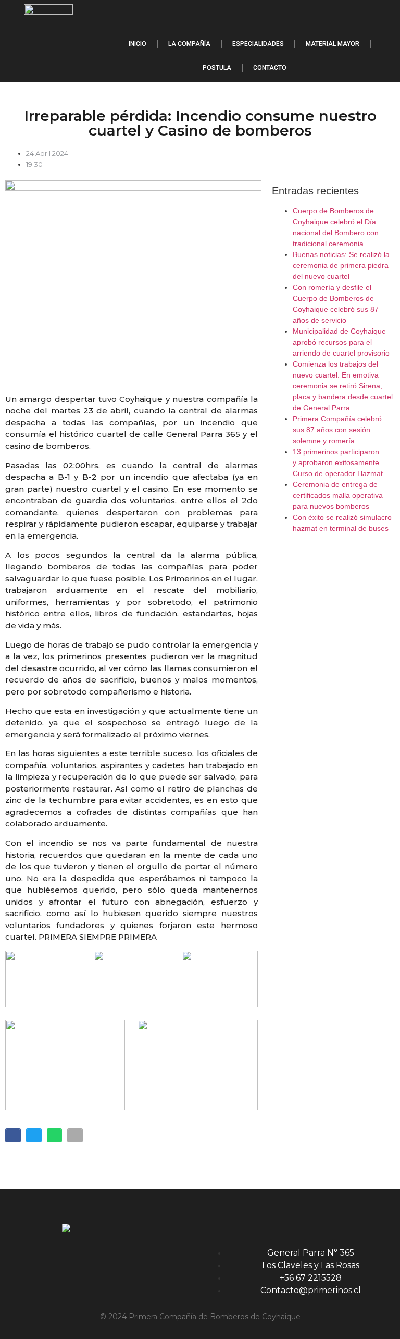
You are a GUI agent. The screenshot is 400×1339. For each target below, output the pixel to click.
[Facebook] (322, 16)
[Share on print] (75, 1135)
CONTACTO (269, 67)
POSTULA (217, 67)
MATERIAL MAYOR (332, 43)
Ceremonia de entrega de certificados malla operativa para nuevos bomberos (338, 495)
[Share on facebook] (13, 1135)
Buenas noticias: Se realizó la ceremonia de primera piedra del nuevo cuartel (341, 265)
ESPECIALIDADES (258, 43)
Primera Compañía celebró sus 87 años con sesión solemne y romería (337, 430)
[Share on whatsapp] (55, 1135)
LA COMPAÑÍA (189, 43)
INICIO (137, 43)
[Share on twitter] (34, 1135)
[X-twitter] (382, 16)
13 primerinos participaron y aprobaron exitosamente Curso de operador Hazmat (338, 462)
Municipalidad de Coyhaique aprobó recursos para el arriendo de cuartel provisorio (341, 342)
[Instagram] (352, 16)
